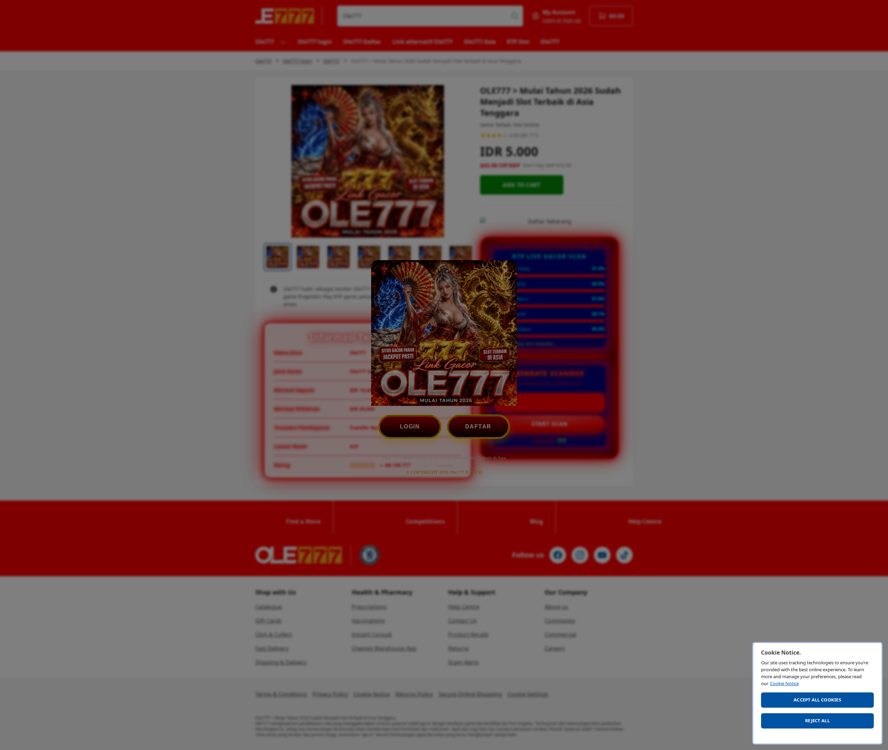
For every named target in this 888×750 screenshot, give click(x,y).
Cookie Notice (784, 683)
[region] (817, 693)
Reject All (817, 720)
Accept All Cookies (817, 700)
